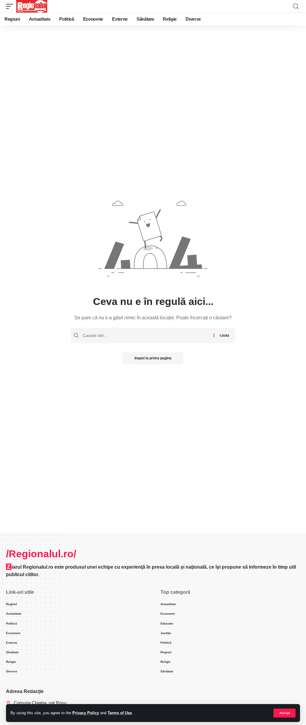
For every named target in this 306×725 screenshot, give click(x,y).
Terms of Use (120, 713)
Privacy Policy (85, 713)
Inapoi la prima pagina (153, 358)
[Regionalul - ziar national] (31, 6)
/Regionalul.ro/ (41, 553)
